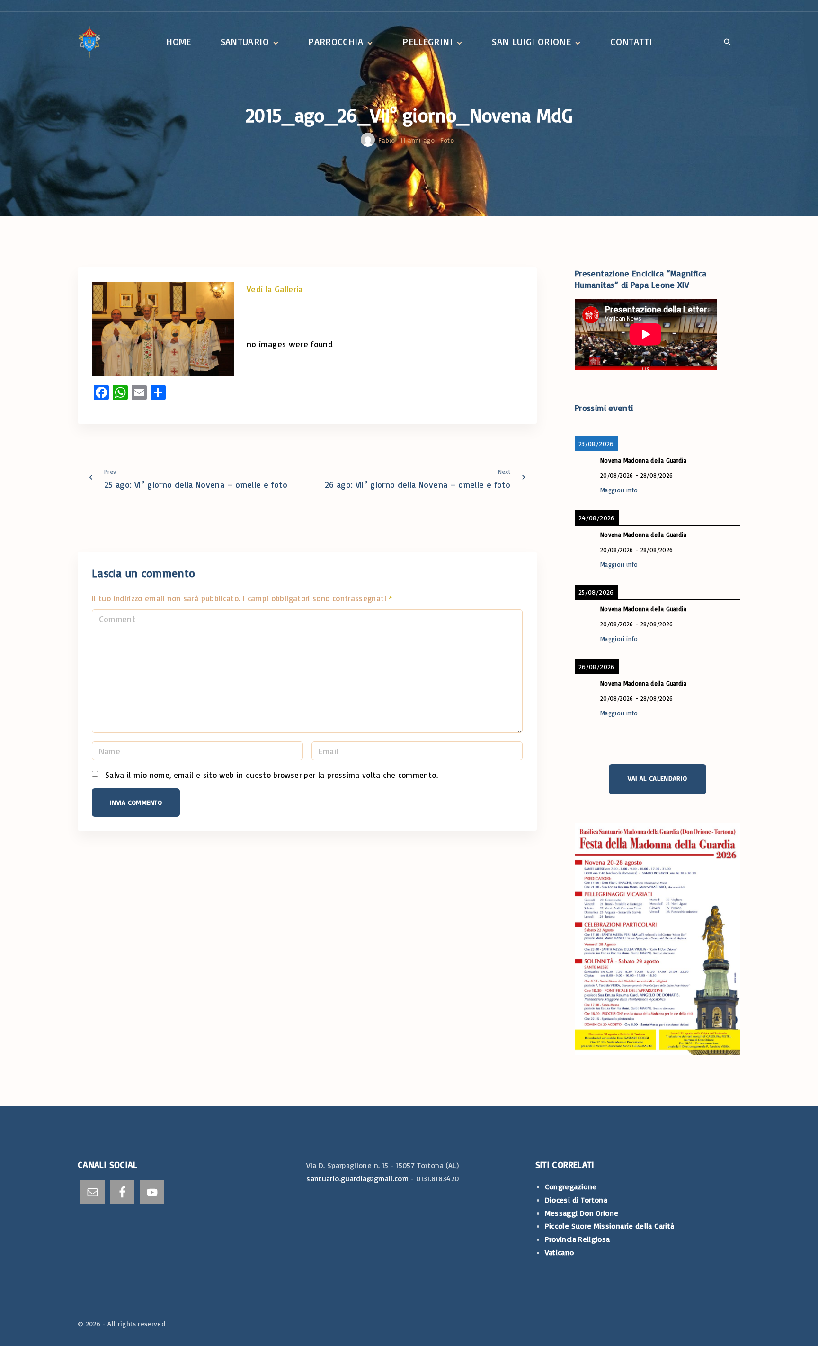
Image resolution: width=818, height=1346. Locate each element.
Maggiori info (619, 490)
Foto (447, 140)
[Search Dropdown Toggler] (727, 42)
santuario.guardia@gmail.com (357, 1178)
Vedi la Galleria (275, 289)
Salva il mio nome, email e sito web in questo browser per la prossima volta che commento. (271, 775)
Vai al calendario (657, 778)
